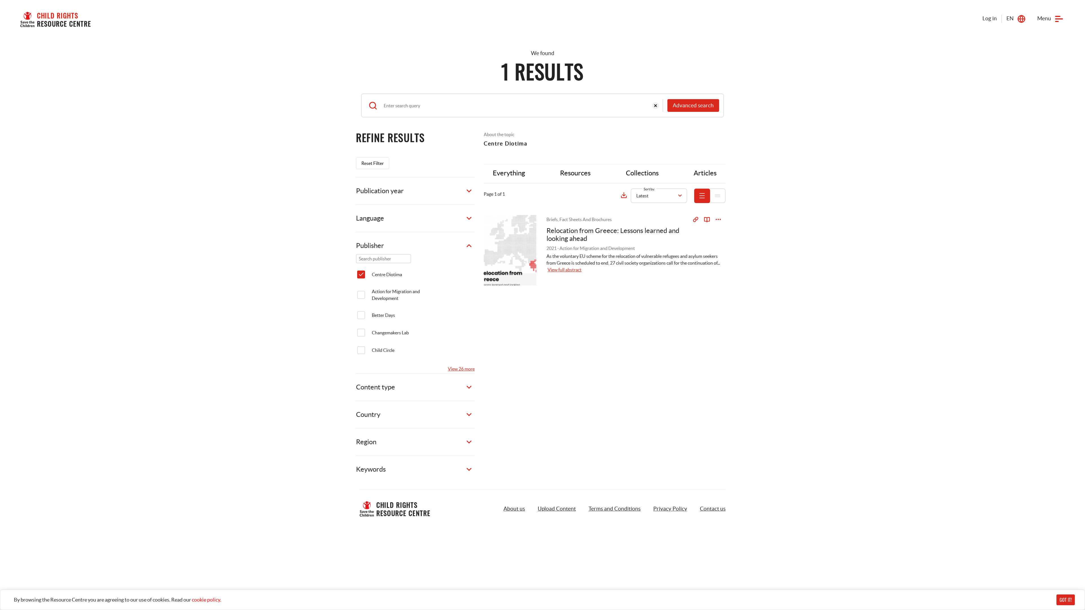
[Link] (695, 219)
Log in (989, 18)
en (1010, 18)
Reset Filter (372, 163)
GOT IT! (1066, 599)
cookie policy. (206, 600)
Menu (1044, 18)
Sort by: (649, 189)
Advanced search (693, 105)
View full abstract (564, 269)
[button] (557, 509)
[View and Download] (718, 219)
